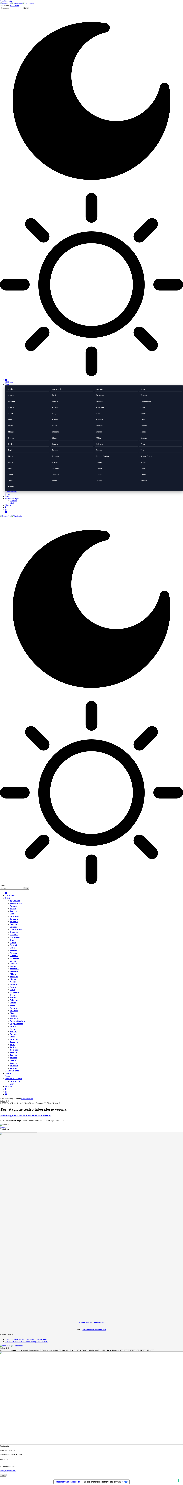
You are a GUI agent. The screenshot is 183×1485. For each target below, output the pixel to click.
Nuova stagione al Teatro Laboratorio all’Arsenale (25, 1115)
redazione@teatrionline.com (94, 1330)
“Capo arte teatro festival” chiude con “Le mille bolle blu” (27, 1339)
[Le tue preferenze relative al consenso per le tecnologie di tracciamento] (178, 1480)
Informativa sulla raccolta (68, 1482)
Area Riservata (27, 1099)
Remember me (8, 1466)
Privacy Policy (85, 1322)
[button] (6, 1)
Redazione (4, 1127)
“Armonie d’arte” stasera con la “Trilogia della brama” (26, 1341)
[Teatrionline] (17, 3)
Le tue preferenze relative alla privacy (102, 1482)
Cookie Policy (98, 1322)
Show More (14, 5)
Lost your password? (8, 1471)
